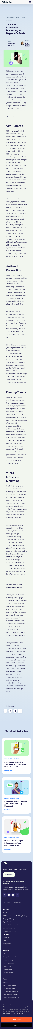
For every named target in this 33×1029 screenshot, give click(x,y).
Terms (4, 940)
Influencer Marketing (8, 954)
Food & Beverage (7, 969)
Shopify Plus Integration (11, 991)
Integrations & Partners (9, 931)
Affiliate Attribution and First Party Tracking (15, 915)
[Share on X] (5, 711)
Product (5, 869)
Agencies (5, 982)
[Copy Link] (20, 711)
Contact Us (6, 937)
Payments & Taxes (8, 922)
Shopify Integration (9, 988)
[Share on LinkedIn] (15, 711)
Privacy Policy (7, 1013)
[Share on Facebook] (10, 711)
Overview (5, 912)
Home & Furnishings (8, 963)
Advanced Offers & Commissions (12, 925)
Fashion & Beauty (8, 966)
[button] (30, 2)
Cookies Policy (18, 1013)
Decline (16, 1025)
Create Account (22, 869)
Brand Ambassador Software (11, 957)
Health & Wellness (8, 972)
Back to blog (9, 706)
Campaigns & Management (10, 919)
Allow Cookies (16, 1019)
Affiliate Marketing (8, 960)
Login (15, 869)
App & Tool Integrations (9, 985)
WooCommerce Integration (11, 997)
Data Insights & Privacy (9, 928)
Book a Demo (9, 874)
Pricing (10, 869)
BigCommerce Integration (11, 994)
